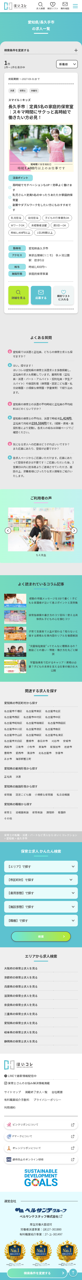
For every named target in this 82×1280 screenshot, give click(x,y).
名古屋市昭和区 (13, 723)
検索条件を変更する (37, 1273)
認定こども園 (23, 794)
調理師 (50, 812)
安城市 (67, 741)
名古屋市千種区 (13, 711)
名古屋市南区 (53, 729)
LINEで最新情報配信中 (22, 1076)
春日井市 (42, 741)
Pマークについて (22, 1136)
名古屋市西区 (12, 717)
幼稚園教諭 (22, 812)
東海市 (42, 747)
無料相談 (65, 8)
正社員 (8, 776)
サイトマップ (12, 1092)
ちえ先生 (41, 555)
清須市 (31, 753)
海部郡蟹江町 (23, 759)
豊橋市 (30, 741)
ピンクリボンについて (25, 1124)
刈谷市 (55, 741)
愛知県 (10, 838)
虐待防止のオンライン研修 (27, 1159)
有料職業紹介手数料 (16, 1100)
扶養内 (34, 90)
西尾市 (8, 747)
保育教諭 (37, 812)
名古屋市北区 (53, 711)
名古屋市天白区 (13, 741)
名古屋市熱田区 (57, 723)
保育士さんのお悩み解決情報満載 (29, 1083)
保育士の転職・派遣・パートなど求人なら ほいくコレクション (40, 835)
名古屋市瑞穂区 (35, 723)
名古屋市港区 (34, 729)
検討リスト (52, 6)
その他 (8, 818)
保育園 (8, 794)
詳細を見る (18, 298)
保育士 (23, 90)
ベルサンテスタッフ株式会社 (39, 1216)
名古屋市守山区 (13, 735)
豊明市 (8, 753)
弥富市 (59, 753)
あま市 (8, 759)
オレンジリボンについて (27, 1148)
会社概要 (57, 1092)
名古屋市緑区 (34, 735)
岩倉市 (68, 747)
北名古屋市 (45, 753)
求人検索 (40, 8)
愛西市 (19, 753)
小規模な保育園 (44, 794)
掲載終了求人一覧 (36, 1092)
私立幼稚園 (63, 794)
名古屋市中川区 (13, 729)
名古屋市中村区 (32, 717)
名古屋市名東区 (54, 735)
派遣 (12, 90)
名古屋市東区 (34, 711)
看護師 (62, 812)
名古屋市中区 (53, 717)
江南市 (19, 747)
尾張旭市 (55, 747)
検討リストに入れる (63, 297)
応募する (41, 298)
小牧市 (31, 747)
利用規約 (9, 1107)
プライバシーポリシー (47, 1100)
